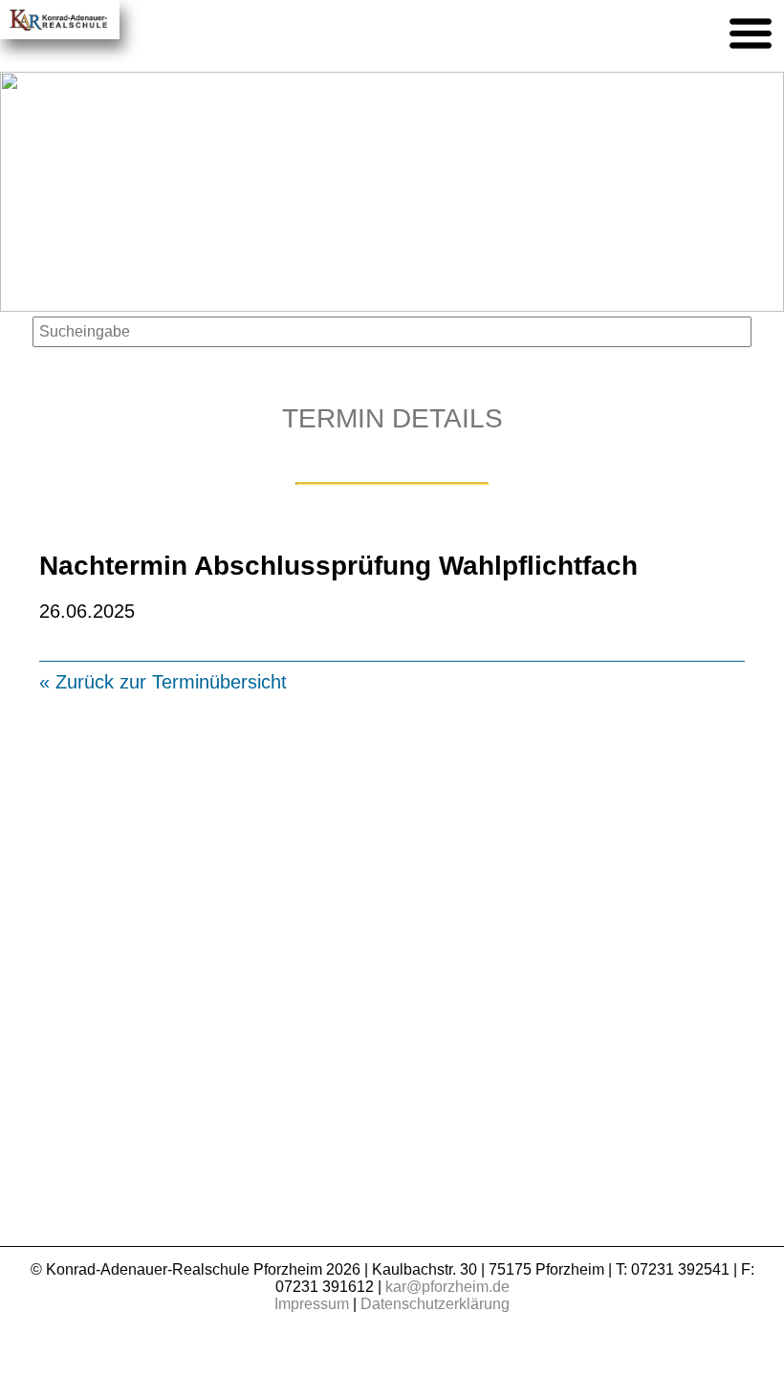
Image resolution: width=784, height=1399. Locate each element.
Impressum (311, 1304)
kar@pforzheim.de (447, 1287)
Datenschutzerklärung (435, 1304)
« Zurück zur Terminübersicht (163, 681)
